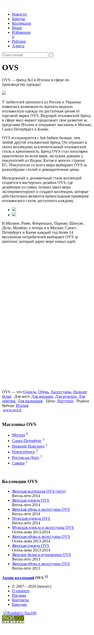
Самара (18, 463)
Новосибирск (23, 452)
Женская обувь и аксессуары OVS (41, 509)
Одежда (29, 392)
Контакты (20, 600)
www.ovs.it (12, 410)
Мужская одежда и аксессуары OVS (43, 527)
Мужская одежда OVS (31, 518)
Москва (18, 435)
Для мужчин (65, 396)
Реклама (19, 595)
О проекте (21, 591)
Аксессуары (61, 392)
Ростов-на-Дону (25, 457)
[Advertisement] (40, 316)
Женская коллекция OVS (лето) (39, 491)
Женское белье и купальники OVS (41, 554)
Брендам (19, 604)
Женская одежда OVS (30, 500)
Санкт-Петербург (27, 441)
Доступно (65, 401)
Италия (22, 405)
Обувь (43, 392)
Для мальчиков (30, 401)
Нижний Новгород (28, 446)
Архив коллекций (18, 578)
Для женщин (42, 396)
